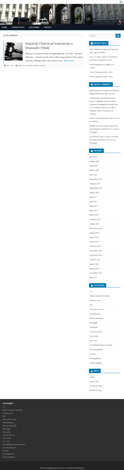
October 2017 (95, 184)
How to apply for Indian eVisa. (101, 76)
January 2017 (95, 224)
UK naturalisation (96, 349)
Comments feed (96, 386)
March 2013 (94, 264)
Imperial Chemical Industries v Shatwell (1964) (49, 45)
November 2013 (96, 255)
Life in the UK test (97, 309)
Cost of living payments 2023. (101, 72)
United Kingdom (96, 363)
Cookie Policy (18, 27)
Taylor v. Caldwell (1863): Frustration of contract (103, 110)
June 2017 (93, 201)
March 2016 (94, 237)
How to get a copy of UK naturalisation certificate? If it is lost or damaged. (105, 129)
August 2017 (94, 192)
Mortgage (93, 323)
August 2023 (94, 161)
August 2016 (94, 233)
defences (21, 65)
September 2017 (96, 188)
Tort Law (10, 65)
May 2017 (93, 206)
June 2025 (93, 157)
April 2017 (93, 210)
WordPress (80, 468)
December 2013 (96, 250)
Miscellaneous (95, 314)
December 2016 (96, 228)
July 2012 (93, 277)
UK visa (92, 354)
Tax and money (96, 332)
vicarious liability (39, 65)
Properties (94, 327)
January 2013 (95, 268)
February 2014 (95, 246)
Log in (92, 377)
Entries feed (94, 381)
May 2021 (93, 175)
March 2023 (94, 170)
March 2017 (94, 215)
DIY (91, 305)
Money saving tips (97, 318)
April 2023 (93, 166)
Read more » (69, 60)
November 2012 (96, 273)
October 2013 (95, 259)
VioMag (48, 468)
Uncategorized (95, 358)
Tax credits (94, 336)
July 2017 (93, 197)
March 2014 (94, 242)
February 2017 (95, 219)
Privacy (47, 27)
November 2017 (96, 179)
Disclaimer (34, 27)
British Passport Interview (100, 296)
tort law (29, 65)
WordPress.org (95, 390)
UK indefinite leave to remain (101, 345)
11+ (91, 291)
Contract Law (95, 300)
